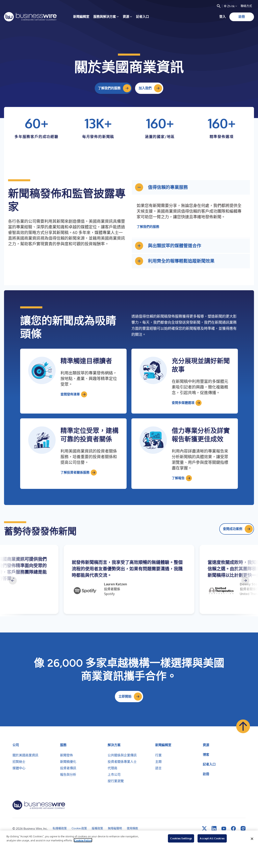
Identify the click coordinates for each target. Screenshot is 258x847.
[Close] (252, 839)
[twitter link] (204, 828)
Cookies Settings (181, 838)
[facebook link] (233, 828)
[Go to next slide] (245, 580)
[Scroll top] (243, 726)
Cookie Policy (83, 840)
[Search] (219, 6)
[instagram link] (243, 828)
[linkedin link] (214, 828)
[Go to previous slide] (13, 580)
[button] (191, 187)
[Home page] (30, 16)
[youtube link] (223, 828)
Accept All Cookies (212, 838)
